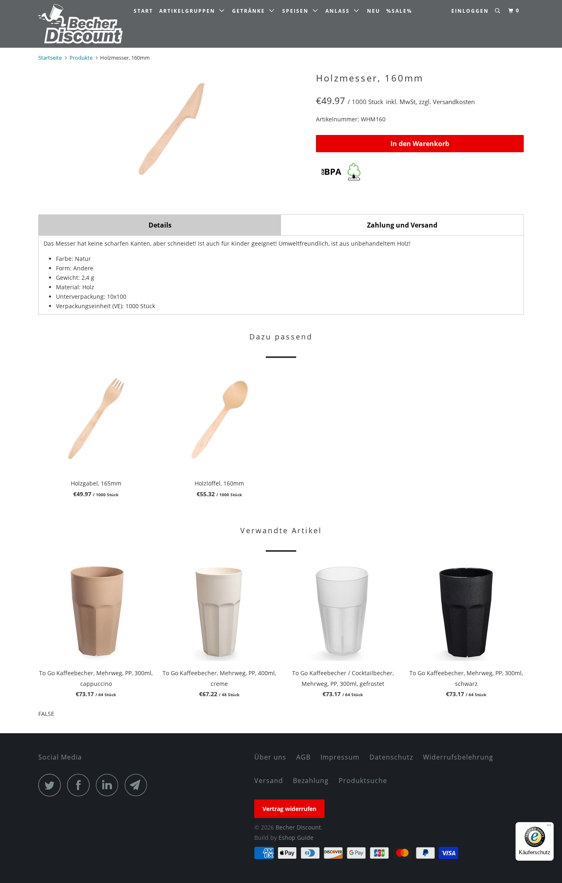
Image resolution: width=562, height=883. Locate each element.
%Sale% (399, 10)
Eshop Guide (296, 837)
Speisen (297, 10)
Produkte (81, 57)
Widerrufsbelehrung (458, 757)
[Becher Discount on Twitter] (51, 785)
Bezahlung (311, 780)
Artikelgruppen (189, 10)
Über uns (270, 757)
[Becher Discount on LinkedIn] (109, 785)
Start (143, 10)
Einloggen (470, 10)
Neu (373, 10)
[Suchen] (498, 11)
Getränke (250, 10)
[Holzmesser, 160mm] (173, 130)
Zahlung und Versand (402, 225)
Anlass (339, 10)
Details (160, 225)
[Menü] (549, 827)
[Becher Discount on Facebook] (80, 785)
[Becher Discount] (80, 24)
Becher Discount (298, 827)
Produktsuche (363, 780)
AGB (303, 757)
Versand (268, 780)
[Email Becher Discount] (138, 785)
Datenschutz (391, 757)
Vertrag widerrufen (289, 809)
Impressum (340, 757)
